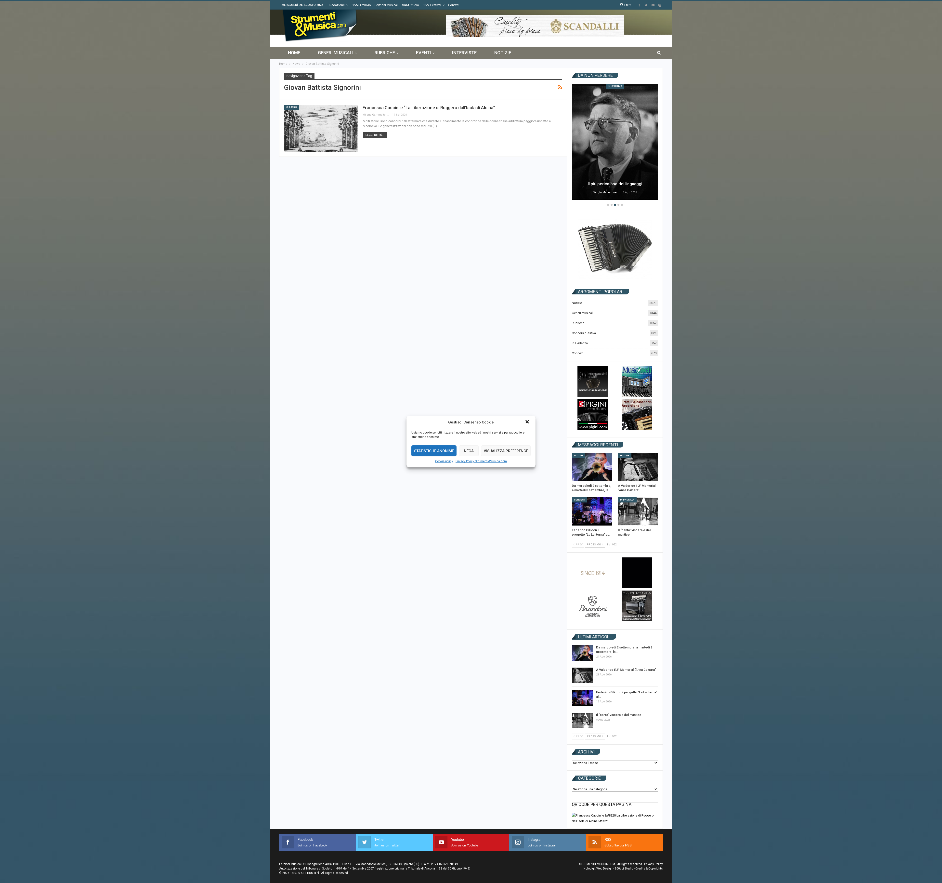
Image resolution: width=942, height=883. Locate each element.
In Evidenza (615, 86)
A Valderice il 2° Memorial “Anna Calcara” (626, 670)
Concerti (578, 353)
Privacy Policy (653, 864)
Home (294, 52)
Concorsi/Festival (584, 333)
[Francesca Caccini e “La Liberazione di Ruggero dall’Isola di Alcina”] (321, 128)
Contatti (453, 5)
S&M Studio (410, 5)
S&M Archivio (361, 5)
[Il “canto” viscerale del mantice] (638, 511)
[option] (615, 142)
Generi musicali (335, 52)
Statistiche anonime (434, 451)
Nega (469, 451)
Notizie (502, 52)
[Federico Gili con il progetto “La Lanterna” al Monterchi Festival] (592, 511)
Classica (291, 107)
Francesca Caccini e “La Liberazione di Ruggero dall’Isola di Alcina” (429, 107)
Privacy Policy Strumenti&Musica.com (481, 461)
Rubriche (385, 52)
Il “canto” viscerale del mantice (618, 715)
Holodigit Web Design (598, 868)
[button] (528, 422)
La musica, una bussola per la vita (615, 183)
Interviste (464, 52)
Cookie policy (444, 461)
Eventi (423, 52)
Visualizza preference (506, 451)
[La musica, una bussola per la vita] (615, 142)
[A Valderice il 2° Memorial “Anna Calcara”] (638, 467)
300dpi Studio (624, 868)
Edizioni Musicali (386, 5)
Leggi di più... (375, 135)
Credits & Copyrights (649, 868)
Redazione (337, 5)
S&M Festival (432, 5)
